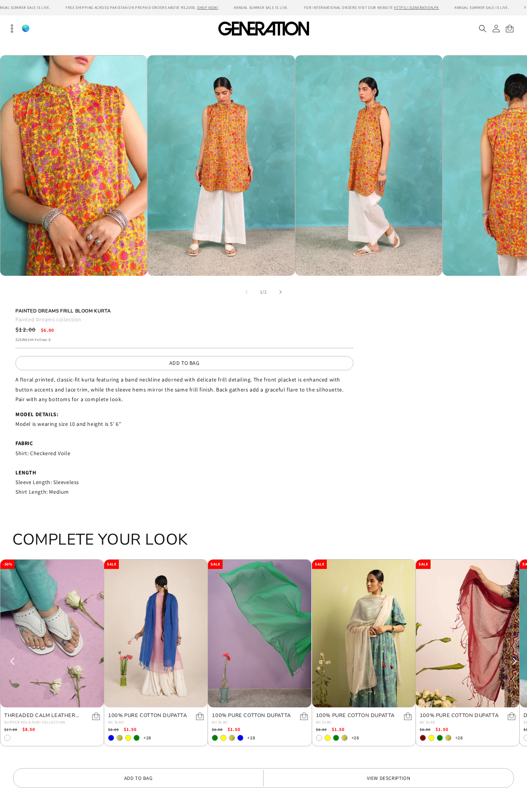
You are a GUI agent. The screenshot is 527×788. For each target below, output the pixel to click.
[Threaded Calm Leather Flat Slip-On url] (52, 633)
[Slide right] (280, 291)
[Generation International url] (263, 28)
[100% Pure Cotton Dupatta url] (156, 633)
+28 (147, 738)
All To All (116, 722)
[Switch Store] (25, 28)
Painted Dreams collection (48, 319)
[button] (482, 28)
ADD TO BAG (184, 362)
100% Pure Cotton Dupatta (147, 715)
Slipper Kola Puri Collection (34, 722)
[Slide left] (246, 291)
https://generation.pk (416, 7)
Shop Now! (207, 7)
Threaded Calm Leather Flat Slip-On (40, 715)
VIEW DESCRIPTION (388, 778)
